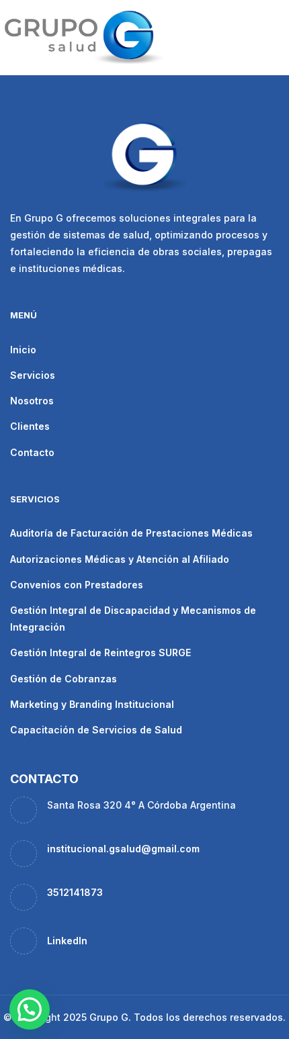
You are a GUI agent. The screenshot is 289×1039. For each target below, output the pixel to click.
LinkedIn (67, 940)
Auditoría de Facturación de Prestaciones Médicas (131, 533)
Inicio (23, 349)
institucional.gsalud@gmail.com (123, 848)
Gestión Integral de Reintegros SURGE (100, 652)
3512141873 (75, 892)
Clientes (30, 426)
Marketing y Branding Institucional (92, 704)
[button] (29, 1009)
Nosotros (32, 400)
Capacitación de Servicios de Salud (96, 729)
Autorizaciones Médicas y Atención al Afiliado (119, 559)
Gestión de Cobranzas (63, 678)
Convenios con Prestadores (76, 584)
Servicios (32, 375)
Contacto (32, 452)
